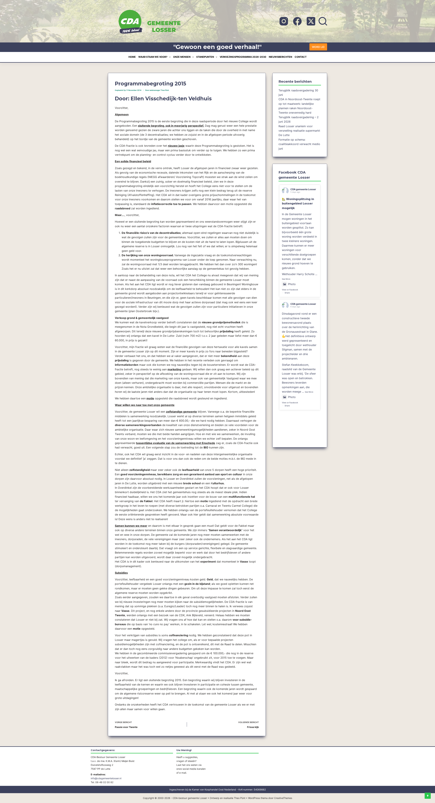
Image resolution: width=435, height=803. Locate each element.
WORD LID (318, 47)
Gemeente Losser (300, 214)
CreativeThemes (283, 798)
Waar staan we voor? (152, 56)
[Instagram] (284, 21)
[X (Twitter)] (311, 21)
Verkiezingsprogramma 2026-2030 (243, 56)
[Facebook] (297, 21)
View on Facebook (290, 289)
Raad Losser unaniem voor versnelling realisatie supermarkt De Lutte (299, 130)
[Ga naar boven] (428, 796)
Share (287, 293)
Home (132, 56)
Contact (301, 56)
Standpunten (205, 56)
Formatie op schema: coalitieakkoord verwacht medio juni (299, 144)
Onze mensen (181, 56)
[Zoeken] (323, 21)
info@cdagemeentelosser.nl (106, 778)
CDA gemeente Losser (303, 189)
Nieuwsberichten (280, 56)
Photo (292, 284)
